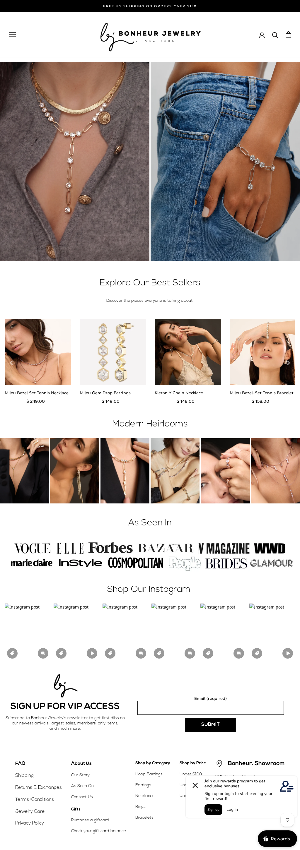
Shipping (24, 775)
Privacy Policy (29, 823)
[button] (28, 632)
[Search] (275, 35)
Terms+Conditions (34, 799)
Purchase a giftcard (90, 820)
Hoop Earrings (149, 774)
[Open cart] (288, 34)
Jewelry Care (30, 811)
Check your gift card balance (98, 831)
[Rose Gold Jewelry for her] (74, 161)
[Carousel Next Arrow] (287, 362)
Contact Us (82, 797)
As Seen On (82, 786)
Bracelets (144, 817)
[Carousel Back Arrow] (12, 362)
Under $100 (191, 774)
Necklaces (144, 796)
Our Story (80, 775)
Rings (140, 807)
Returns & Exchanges (38, 787)
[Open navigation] (12, 34)
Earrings (143, 785)
